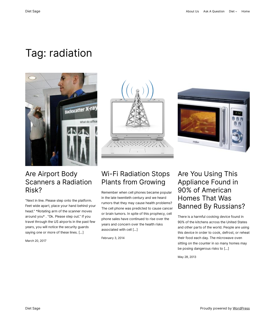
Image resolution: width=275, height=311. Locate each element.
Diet (232, 11)
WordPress (241, 308)
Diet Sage (32, 11)
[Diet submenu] (236, 11)
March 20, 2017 (35, 241)
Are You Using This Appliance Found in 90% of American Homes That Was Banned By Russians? (211, 190)
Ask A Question (213, 11)
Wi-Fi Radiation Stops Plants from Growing (135, 178)
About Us (192, 11)
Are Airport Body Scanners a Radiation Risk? (58, 182)
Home (246, 11)
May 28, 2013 (187, 257)
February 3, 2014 (113, 238)
